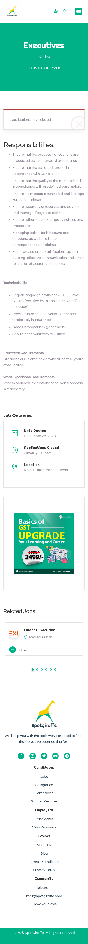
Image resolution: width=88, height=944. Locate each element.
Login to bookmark (44, 68)
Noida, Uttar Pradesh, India (46, 470)
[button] (78, 11)
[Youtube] (55, 756)
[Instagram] (32, 756)
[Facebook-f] (21, 756)
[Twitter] (44, 756)
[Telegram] (67, 756)
